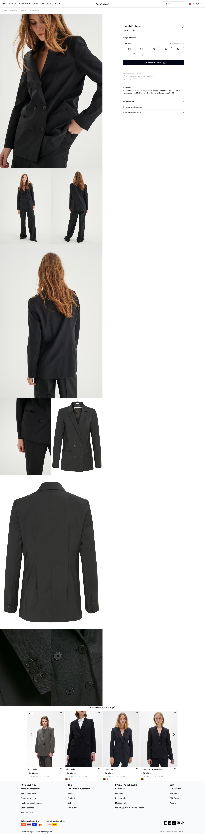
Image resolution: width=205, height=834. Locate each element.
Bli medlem (120, 789)
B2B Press (174, 798)
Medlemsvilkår (121, 803)
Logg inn (119, 793)
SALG (57, 4)
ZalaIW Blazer (34, 11)
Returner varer (27, 812)
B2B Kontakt (175, 789)
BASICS (36, 4)
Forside (4, 11)
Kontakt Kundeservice (30, 789)
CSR (70, 803)
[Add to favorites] (182, 26)
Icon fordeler (121, 798)
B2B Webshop (176, 793)
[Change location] (190, 4)
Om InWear (72, 798)
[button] (153, 101)
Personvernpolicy (28, 798)
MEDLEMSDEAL (47, 4)
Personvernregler (27, 832)
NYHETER (6, 4)
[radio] (129, 49)
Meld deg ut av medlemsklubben (129, 808)
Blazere (23, 11)
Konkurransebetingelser (31, 803)
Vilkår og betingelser (44, 832)
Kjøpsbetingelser (28, 793)
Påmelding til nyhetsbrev (79, 789)
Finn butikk (72, 808)
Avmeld (71, 793)
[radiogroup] (153, 52)
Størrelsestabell (28, 808)
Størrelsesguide (178, 43)
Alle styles (13, 11)
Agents (173, 803)
